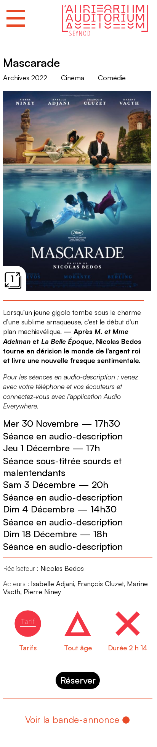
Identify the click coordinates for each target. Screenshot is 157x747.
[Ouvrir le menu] (15, 18)
